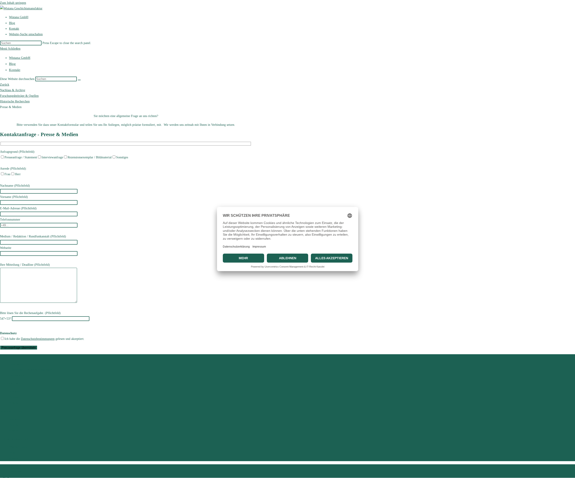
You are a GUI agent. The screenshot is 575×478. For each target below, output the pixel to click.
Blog (12, 64)
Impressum (16, 364)
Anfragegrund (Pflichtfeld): (17, 151)
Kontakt (14, 70)
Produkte (14, 425)
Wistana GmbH (19, 58)
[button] (11, 107)
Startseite (15, 391)
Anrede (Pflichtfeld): (13, 168)
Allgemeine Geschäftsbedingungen (31, 369)
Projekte (14, 397)
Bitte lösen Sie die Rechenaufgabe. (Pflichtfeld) (30, 313)
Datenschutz (16, 375)
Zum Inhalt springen (13, 2)
